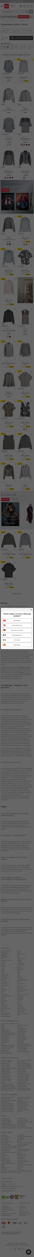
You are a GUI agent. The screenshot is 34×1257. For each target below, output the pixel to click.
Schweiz (17, 620)
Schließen (31, 610)
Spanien (17, 645)
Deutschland (17, 630)
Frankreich (17, 635)
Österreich (17, 625)
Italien (17, 640)
